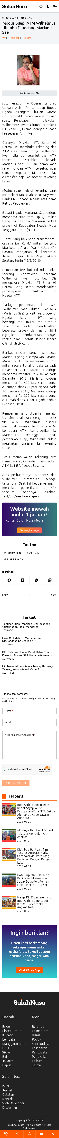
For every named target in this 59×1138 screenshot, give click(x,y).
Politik (36, 1039)
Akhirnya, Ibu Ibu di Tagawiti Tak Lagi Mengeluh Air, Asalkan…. (35, 834)
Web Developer (13, 1103)
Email (8, 722)
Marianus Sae (12, 552)
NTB (5, 1048)
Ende (6, 1026)
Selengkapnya (29, 530)
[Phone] (5, 1134)
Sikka (6, 1052)
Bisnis (36, 1035)
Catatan (8, 1094)
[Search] (41, 6)
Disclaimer (9, 1107)
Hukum (37, 1061)
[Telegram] (53, 1134)
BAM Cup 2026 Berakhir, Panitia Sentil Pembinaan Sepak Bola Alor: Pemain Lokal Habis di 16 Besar (33, 879)
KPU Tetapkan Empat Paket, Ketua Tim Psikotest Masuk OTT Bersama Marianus (27, 654)
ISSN (5, 1086)
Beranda (38, 1026)
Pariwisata (39, 1052)
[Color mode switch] (48, 7)
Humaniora (40, 1031)
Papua (6, 1065)
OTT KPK (33, 552)
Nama (9, 710)
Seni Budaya (41, 1044)
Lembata (8, 1039)
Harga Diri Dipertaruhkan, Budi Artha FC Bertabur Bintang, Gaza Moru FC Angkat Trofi (34, 902)
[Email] (17, 1134)
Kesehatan (39, 1048)
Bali (5, 1056)
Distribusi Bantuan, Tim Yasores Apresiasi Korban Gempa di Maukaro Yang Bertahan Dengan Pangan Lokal (34, 856)
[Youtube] (41, 1134)
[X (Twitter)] (23, 580)
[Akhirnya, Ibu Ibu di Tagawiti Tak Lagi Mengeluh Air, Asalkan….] (8, 835)
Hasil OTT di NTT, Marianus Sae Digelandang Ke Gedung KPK (21, 640)
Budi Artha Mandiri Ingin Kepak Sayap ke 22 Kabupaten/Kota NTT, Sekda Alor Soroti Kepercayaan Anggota (36, 811)
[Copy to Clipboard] (50, 580)
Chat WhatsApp (29, 970)
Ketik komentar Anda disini (20, 734)
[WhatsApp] (36, 580)
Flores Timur (11, 1031)
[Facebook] (9, 580)
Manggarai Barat (14, 1044)
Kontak (7, 1099)
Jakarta (7, 1061)
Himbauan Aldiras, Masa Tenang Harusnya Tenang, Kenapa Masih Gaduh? (28, 668)
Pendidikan (40, 1056)
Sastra (36, 1065)
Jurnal (7, 1090)
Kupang (8, 1035)
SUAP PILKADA (13, 559)
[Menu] (55, 6)
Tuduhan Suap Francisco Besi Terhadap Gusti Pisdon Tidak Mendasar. (26, 625)
